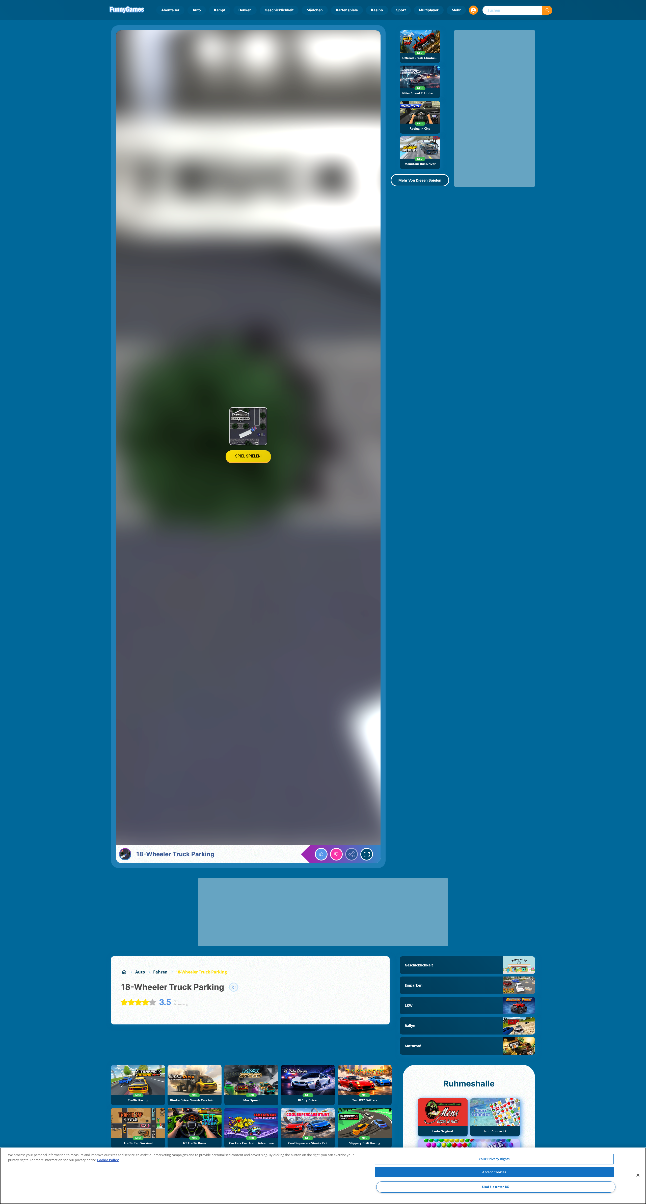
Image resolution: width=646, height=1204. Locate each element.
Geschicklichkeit (279, 10)
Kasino (377, 10)
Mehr (456, 10)
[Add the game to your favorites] (233, 987)
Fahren (160, 972)
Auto (197, 10)
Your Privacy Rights (494, 1159)
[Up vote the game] (321, 854)
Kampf (219, 10)
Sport (401, 10)
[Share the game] (351, 854)
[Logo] (127, 10)
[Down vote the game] (336, 854)
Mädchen (315, 10)
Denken (245, 10)
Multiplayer (429, 10)
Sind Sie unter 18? (495, 1187)
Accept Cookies (494, 1172)
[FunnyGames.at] (124, 972)
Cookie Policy (108, 1160)
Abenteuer (170, 10)
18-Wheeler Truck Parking (201, 972)
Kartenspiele (347, 10)
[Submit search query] (547, 10)
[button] (473, 10)
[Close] (637, 1175)
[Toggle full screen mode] (366, 854)
